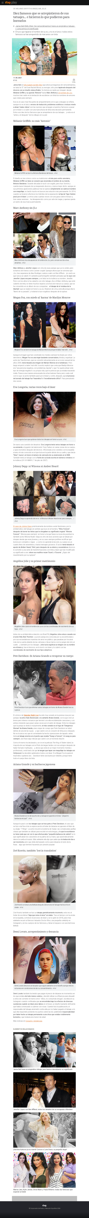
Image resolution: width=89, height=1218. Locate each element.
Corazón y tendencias (34, 1021)
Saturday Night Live (31, 715)
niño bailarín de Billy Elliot (33, 85)
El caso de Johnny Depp (22, 526)
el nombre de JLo (65, 93)
